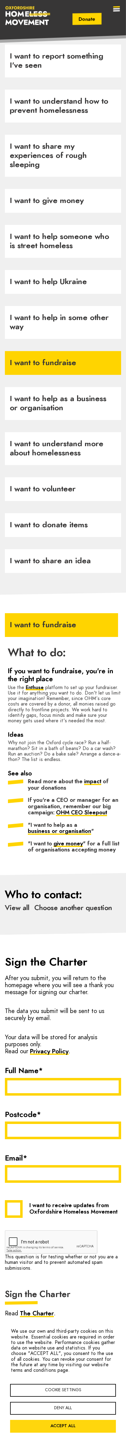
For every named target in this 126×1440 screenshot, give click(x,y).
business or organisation (59, 831)
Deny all (63, 1408)
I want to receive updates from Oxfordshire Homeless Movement (73, 1209)
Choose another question (73, 908)
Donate (87, 19)
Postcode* (23, 1114)
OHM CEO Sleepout (81, 813)
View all (17, 908)
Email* (16, 1158)
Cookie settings (63, 1390)
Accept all (63, 1426)
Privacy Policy (49, 1051)
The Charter (37, 1313)
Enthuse (35, 687)
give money (68, 844)
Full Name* (24, 1071)
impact (92, 781)
